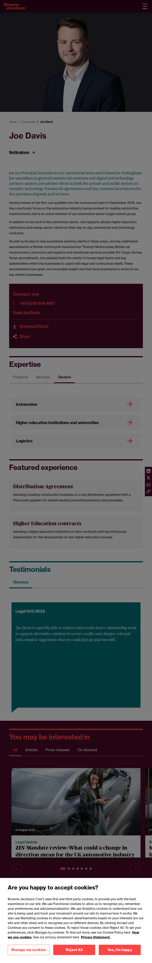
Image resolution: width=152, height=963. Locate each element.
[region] (76, 920)
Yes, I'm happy (119, 949)
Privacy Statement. (95, 937)
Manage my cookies (28, 949)
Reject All (74, 949)
